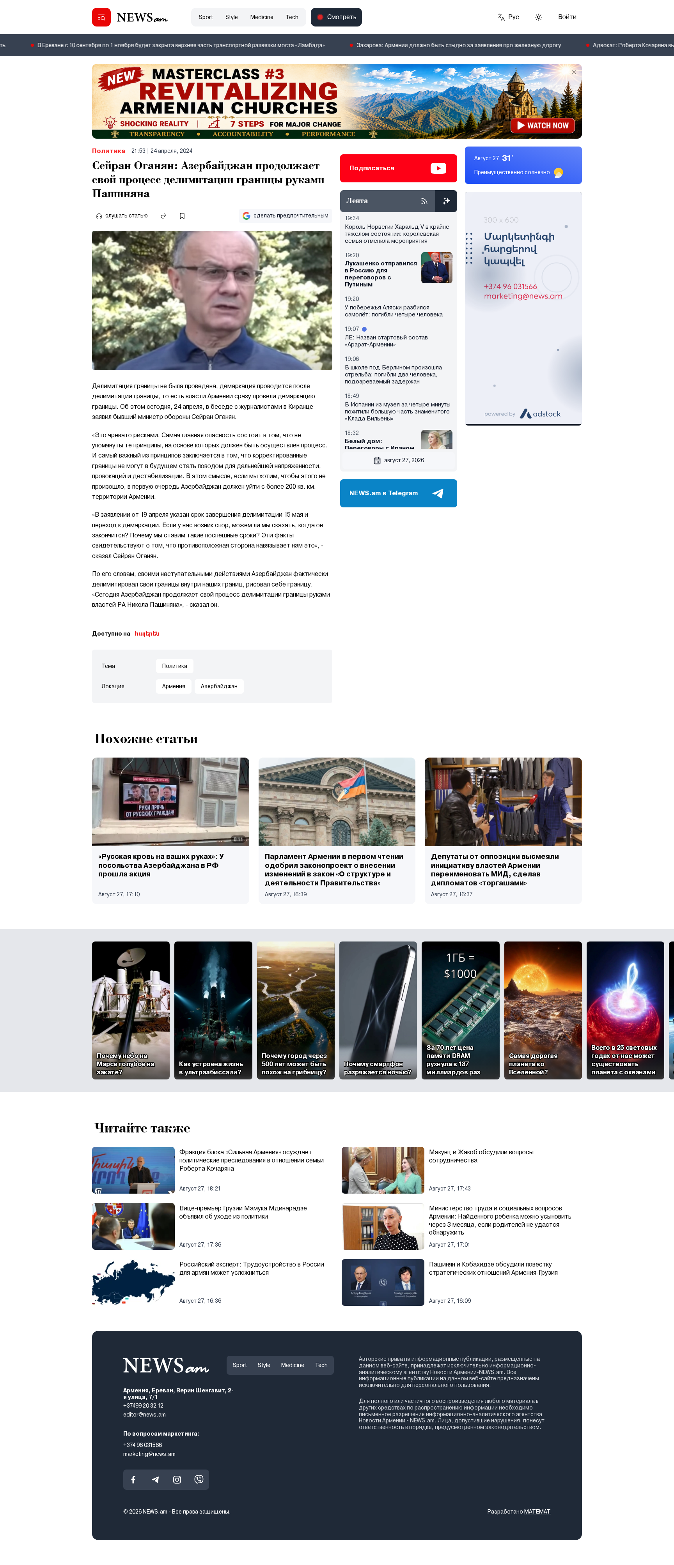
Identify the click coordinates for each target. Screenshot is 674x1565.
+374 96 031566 (142, 1445)
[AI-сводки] (446, 201)
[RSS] (424, 201)
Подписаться (371, 168)
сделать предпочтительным (291, 215)
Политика (108, 151)
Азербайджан (219, 686)
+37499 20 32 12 (143, 1405)
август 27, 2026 (404, 460)
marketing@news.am (149, 1453)
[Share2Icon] (163, 216)
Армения (173, 686)
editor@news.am (144, 1414)
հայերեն (147, 634)
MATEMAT (537, 1511)
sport (206, 17)
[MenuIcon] (101, 17)
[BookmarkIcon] (182, 216)
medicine (261, 17)
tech (292, 17)
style (231, 17)
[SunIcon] (538, 17)
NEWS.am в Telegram (383, 493)
